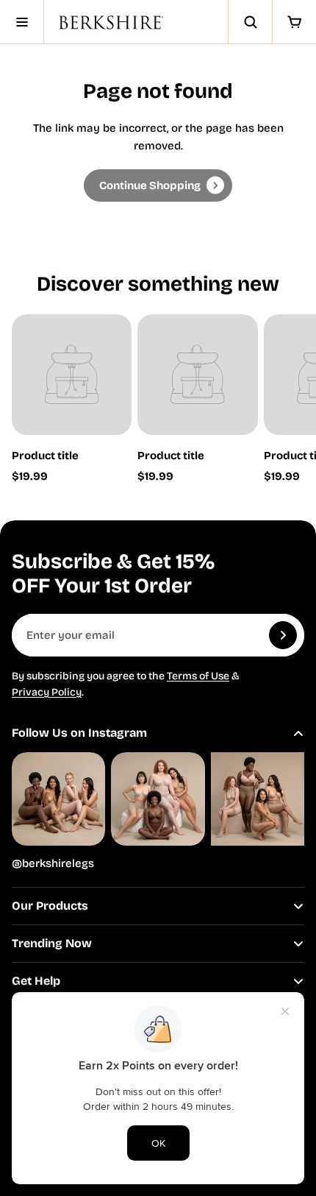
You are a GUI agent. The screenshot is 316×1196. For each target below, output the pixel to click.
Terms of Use (198, 676)
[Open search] (250, 22)
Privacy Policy (47, 692)
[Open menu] (22, 22)
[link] (158, 185)
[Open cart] (294, 22)
